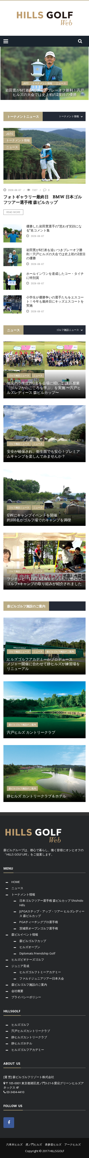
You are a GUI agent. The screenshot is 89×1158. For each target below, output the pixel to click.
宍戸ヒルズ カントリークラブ (31, 732)
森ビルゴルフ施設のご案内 (60, 651)
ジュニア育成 (20, 966)
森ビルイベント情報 (24, 934)
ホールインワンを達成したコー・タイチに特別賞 (55, 275)
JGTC (26, 83)
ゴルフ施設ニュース (19, 375)
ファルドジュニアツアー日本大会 (41, 978)
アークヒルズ (72, 1144)
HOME (15, 882)
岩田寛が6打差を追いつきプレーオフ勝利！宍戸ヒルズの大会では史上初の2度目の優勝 (44, 92)
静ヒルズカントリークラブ (29, 1037)
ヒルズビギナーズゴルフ (27, 959)
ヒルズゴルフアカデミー (27, 1050)
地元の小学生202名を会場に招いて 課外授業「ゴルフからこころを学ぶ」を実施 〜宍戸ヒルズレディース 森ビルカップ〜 (44, 388)
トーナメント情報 (42, 83)
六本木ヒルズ (14, 1144)
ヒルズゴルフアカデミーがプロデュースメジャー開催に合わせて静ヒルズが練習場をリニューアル (43, 664)
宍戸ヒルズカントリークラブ (30, 1031)
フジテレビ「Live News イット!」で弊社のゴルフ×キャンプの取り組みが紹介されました (44, 581)
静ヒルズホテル (21, 1043)
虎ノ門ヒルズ (34, 1144)
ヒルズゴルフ (20, 1025)
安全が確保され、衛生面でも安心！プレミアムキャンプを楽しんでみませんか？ (43, 453)
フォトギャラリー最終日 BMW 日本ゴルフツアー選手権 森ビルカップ (42, 199)
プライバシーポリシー (26, 997)
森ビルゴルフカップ (32, 941)
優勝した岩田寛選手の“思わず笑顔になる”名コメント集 (54, 228)
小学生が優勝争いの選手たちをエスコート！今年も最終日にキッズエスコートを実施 (55, 301)
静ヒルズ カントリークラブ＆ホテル (36, 796)
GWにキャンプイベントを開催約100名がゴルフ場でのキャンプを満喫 (39, 517)
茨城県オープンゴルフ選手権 (38, 928)
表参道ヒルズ (53, 1144)
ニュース (61, 83)
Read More (13, 212)
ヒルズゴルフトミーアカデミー (40, 972)
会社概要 (17, 991)
